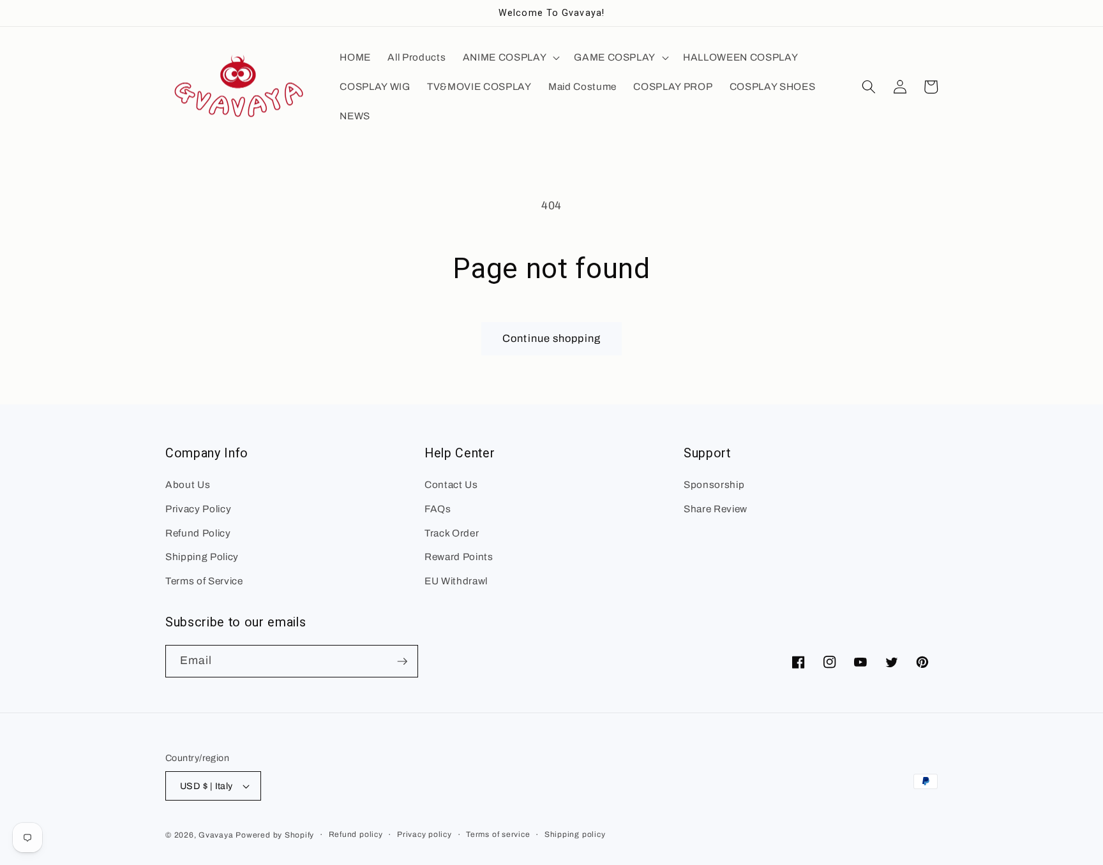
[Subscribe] (402, 661)
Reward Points (458, 556)
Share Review (715, 508)
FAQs (437, 508)
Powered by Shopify (275, 835)
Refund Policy (198, 533)
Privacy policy (424, 834)
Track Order (451, 533)
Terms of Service (204, 580)
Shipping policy (575, 834)
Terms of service (498, 834)
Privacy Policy (198, 508)
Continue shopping (551, 338)
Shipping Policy (202, 556)
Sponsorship (714, 484)
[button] (510, 57)
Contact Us (451, 484)
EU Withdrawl (456, 580)
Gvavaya (216, 835)
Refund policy (356, 834)
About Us (187, 484)
